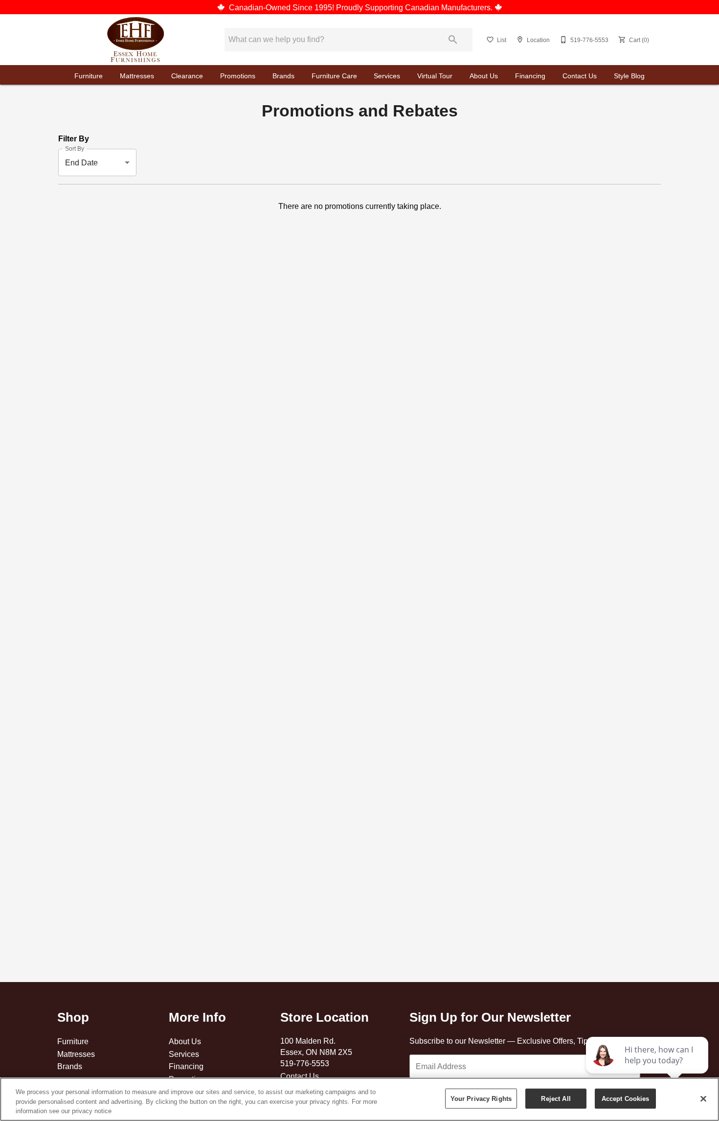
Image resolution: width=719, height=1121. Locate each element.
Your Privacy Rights (481, 1098)
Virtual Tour (434, 76)
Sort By (74, 148)
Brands (283, 76)
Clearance (187, 76)
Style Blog (629, 76)
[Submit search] (453, 39)
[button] (490, 40)
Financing (530, 76)
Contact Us (579, 76)
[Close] (703, 1098)
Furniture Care (334, 76)
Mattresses (137, 76)
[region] (359, 1099)
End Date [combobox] (81, 162)
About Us (484, 76)
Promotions (237, 76)
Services (387, 76)
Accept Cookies (626, 1098)
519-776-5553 (304, 1063)
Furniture (88, 76)
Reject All (555, 1098)
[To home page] (136, 39)
